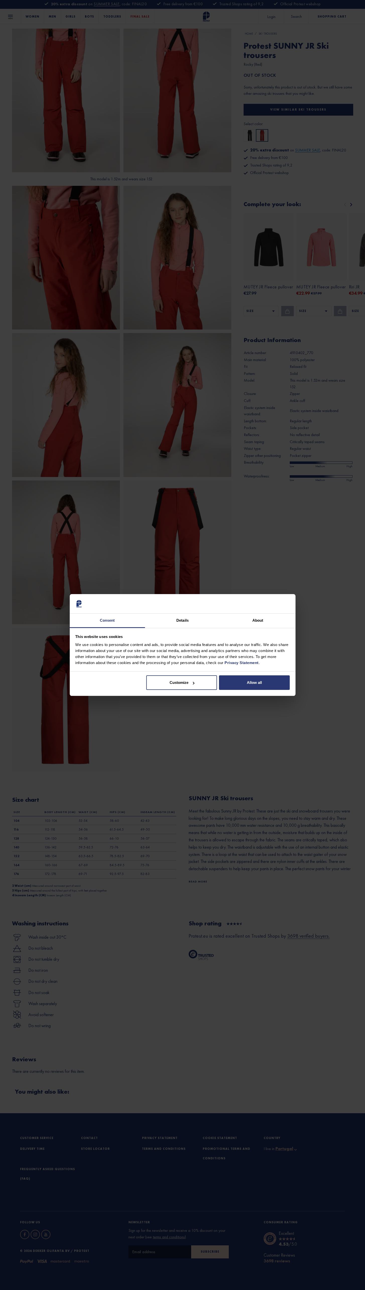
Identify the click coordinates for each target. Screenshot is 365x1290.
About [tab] (257, 620)
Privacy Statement (242, 663)
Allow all (254, 682)
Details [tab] (182, 620)
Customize (179, 682)
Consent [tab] (107, 620)
